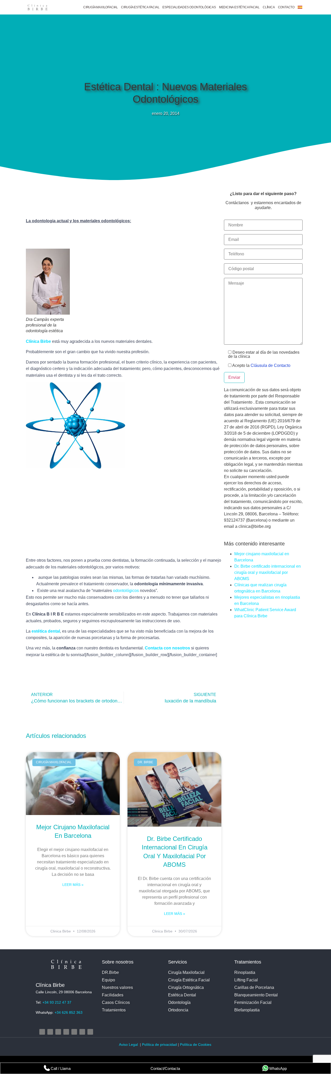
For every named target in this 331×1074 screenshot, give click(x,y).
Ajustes (270, 1056)
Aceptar (206, 1056)
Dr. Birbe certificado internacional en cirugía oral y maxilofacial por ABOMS (267, 572)
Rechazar (238, 1056)
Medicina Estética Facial (239, 7)
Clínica (269, 7)
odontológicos (126, 590)
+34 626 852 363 (68, 1012)
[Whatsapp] (90, 1032)
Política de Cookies (196, 1044)
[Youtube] (66, 1032)
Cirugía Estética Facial (140, 7)
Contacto (286, 7)
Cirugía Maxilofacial (100, 7)
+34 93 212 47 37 (56, 1002)
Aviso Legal (129, 1044)
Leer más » (73, 885)
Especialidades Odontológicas (189, 7)
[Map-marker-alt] (74, 1032)
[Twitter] (58, 1032)
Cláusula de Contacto (270, 365)
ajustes (174, 1058)
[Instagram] (42, 1032)
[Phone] (82, 1032)
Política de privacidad (159, 1044)
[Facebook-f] (50, 1032)
